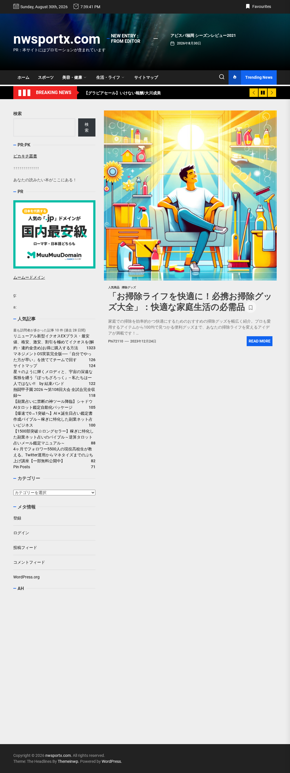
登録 (17, 518)
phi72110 (115, 341)
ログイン (21, 533)
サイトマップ (146, 77)
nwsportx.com (57, 39)
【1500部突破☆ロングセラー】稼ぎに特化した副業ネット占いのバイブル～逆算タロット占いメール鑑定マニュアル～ (53, 437)
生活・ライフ (108, 77)
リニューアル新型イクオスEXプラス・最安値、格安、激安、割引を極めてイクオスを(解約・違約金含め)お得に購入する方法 (53, 342)
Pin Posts (21, 467)
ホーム (23, 77)
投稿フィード (25, 547)
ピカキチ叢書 (25, 156)
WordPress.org (26, 577)
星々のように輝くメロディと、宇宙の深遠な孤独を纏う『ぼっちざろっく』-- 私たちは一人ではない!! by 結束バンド (53, 377)
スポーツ (46, 77)
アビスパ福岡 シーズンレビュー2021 (203, 35)
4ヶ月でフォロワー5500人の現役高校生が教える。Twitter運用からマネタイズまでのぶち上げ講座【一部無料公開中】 (53, 455)
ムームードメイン (29, 277)
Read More (259, 341)
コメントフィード (29, 562)
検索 (17, 113)
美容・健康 (72, 77)
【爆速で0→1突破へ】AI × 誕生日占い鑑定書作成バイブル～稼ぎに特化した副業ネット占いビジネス (53, 419)
